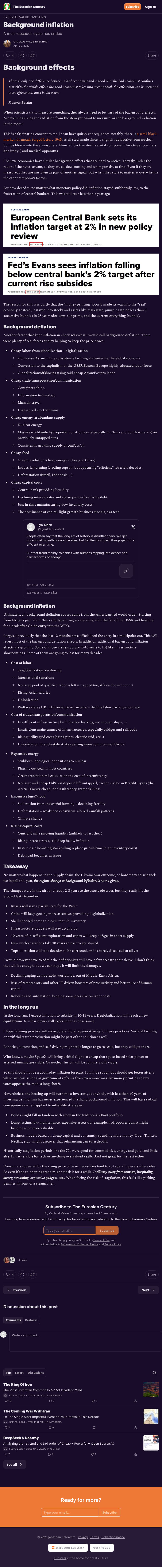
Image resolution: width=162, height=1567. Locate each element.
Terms (94, 1537)
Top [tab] (8, 1373)
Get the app (101, 1548)
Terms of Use (101, 1240)
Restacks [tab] (31, 1320)
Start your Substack (69, 1548)
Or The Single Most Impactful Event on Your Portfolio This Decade (51, 1417)
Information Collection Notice (79, 1244)
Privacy (83, 1537)
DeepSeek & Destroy (21, 1438)
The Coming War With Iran (26, 1411)
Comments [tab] (13, 1320)
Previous (19, 1290)
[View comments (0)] (22, 55)
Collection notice (113, 1537)
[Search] (154, 1373)
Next (145, 1290)
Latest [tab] (19, 1373)
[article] (81, 1392)
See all (12, 1464)
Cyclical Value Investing (24, 17)
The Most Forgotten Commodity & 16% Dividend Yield (42, 1390)
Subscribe (132, 7)
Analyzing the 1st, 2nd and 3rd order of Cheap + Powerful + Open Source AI (58, 1443)
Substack (60, 1558)
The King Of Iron (17, 1384)
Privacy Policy (112, 1244)
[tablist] (21, 1320)
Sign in (150, 7)
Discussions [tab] (36, 1373)
